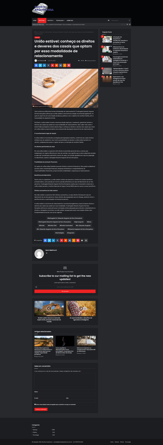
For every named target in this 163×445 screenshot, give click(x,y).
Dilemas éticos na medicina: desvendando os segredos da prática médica (120, 49)
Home (34, 20)
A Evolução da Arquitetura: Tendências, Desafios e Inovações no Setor (120, 39)
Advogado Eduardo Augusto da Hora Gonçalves (55, 222)
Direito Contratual (67, 225)
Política (50, 20)
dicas (89, 222)
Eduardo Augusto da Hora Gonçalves (81, 229)
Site (67, 398)
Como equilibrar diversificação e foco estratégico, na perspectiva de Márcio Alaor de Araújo (70, 24)
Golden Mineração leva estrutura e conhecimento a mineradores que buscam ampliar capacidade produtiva (43, 351)
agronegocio (79, 222)
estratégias (60, 233)
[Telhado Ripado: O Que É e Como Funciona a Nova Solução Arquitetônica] (107, 71)
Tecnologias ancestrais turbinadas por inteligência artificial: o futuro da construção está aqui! (120, 60)
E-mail (36, 398)
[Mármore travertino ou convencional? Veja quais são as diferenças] (86, 341)
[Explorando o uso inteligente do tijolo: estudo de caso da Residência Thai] (107, 79)
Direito (42, 225)
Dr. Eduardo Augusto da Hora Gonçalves (51, 229)
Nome (36, 391)
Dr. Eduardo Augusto (84, 225)
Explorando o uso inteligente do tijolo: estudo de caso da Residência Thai (119, 79)
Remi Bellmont (41, 60)
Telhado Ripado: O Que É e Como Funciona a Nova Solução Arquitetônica (120, 70)
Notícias (41, 20)
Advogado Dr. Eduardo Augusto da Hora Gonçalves (65, 218)
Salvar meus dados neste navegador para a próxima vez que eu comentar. (56, 404)
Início (37, 32)
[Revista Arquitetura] (43, 9)
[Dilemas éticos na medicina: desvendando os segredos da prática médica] (107, 49)
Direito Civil (52, 225)
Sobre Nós (70, 20)
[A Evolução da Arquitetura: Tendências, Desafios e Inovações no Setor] (107, 39)
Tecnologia (59, 20)
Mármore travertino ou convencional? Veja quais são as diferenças (86, 349)
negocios (71, 233)
